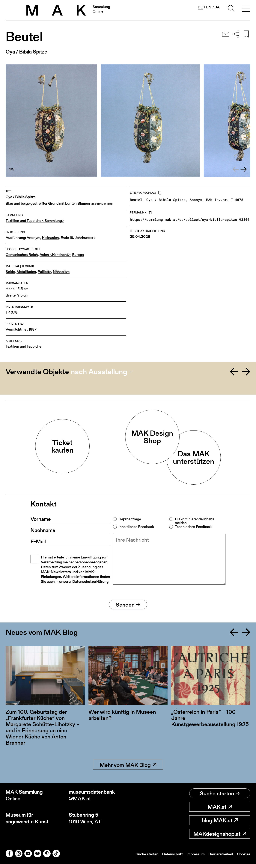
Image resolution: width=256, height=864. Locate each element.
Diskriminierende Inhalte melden (194, 521)
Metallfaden (26, 271)
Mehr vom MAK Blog (125, 765)
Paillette (44, 271)
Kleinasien (50, 237)
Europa (78, 254)
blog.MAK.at (217, 820)
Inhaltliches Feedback (136, 527)
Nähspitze (61, 271)
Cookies (243, 854)
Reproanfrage (130, 519)
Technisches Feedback (193, 527)
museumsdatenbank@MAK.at (92, 795)
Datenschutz (172, 854)
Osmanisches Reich (22, 254)
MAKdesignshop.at (216, 834)
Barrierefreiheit (220, 854)
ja (217, 7)
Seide (10, 271)
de (200, 7)
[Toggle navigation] (246, 9)
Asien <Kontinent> (55, 254)
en (208, 7)
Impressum (196, 854)
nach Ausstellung (99, 371)
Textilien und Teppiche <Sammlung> (35, 220)
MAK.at (217, 807)
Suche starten (217, 793)
